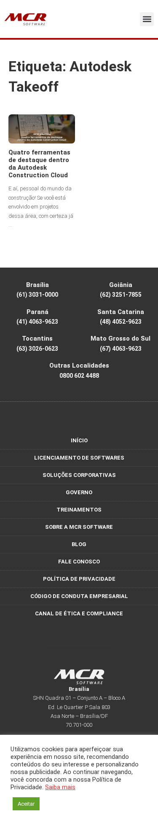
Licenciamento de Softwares (79, 458)
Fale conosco (79, 561)
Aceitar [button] (26, 804)
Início (79, 440)
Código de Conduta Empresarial (79, 596)
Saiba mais (60, 787)
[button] (147, 19)
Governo (79, 492)
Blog (79, 544)
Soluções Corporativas (79, 475)
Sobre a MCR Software (79, 527)
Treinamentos (79, 509)
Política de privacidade (79, 579)
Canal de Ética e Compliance (79, 613)
